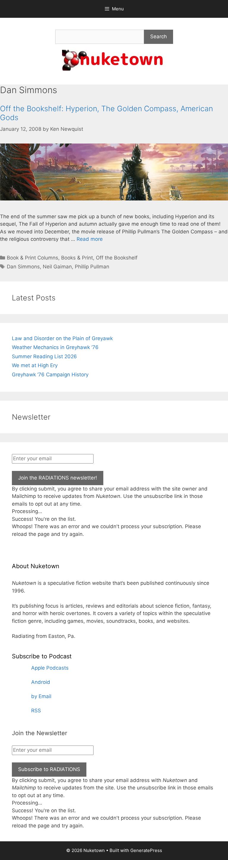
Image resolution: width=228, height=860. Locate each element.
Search (158, 36)
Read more (90, 239)
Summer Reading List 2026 (44, 356)
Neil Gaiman (57, 267)
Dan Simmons (23, 267)
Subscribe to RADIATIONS (49, 769)
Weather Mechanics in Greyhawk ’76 (55, 347)
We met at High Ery (35, 365)
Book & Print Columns (32, 258)
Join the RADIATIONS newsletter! (57, 478)
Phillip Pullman (92, 267)
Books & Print (77, 258)
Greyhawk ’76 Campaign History (50, 375)
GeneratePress (146, 850)
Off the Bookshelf (116, 258)
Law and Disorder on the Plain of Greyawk (62, 338)
